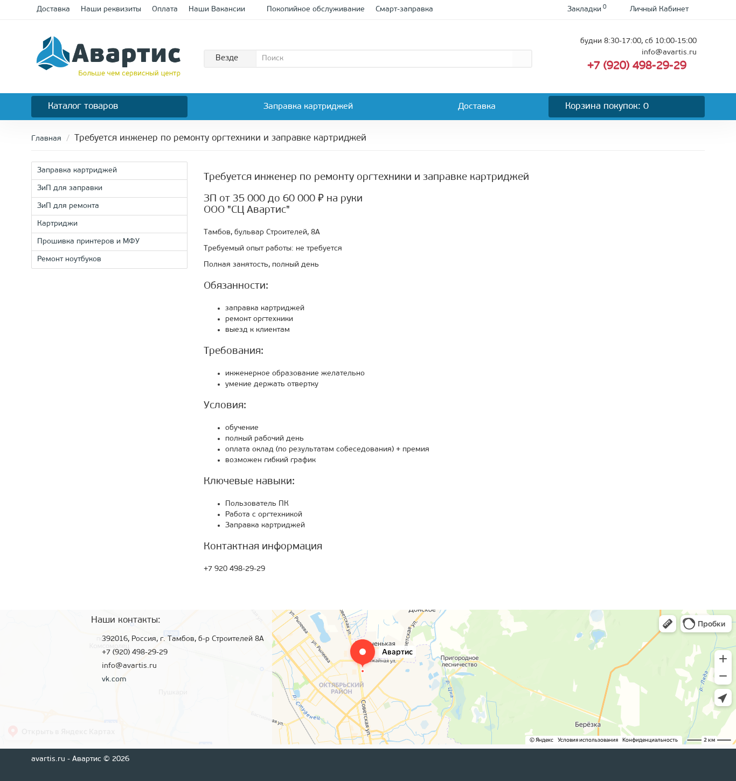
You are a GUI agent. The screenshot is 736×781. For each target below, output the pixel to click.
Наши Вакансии (217, 9)
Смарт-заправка (404, 9)
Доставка (53, 9)
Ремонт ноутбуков (69, 259)
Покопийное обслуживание (316, 9)
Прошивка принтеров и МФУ (88, 242)
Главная (46, 139)
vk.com (114, 679)
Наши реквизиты (111, 9)
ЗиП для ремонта (68, 206)
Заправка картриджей (308, 106)
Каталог (83, 106)
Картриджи (57, 224)
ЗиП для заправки (69, 188)
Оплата (165, 9)
